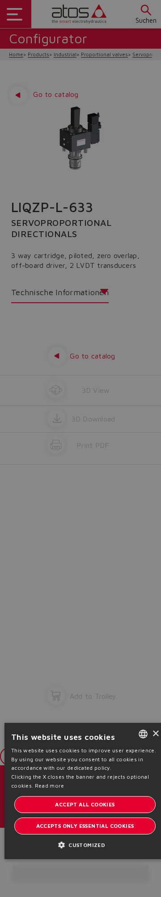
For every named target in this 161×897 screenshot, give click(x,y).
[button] (85, 844)
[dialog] (80, 448)
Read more (49, 785)
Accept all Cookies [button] (84, 804)
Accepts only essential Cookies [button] (85, 825)
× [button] (155, 733)
